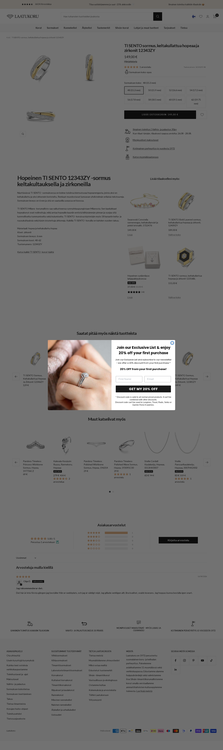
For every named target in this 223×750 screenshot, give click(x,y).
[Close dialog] (172, 343)
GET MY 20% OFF (143, 389)
